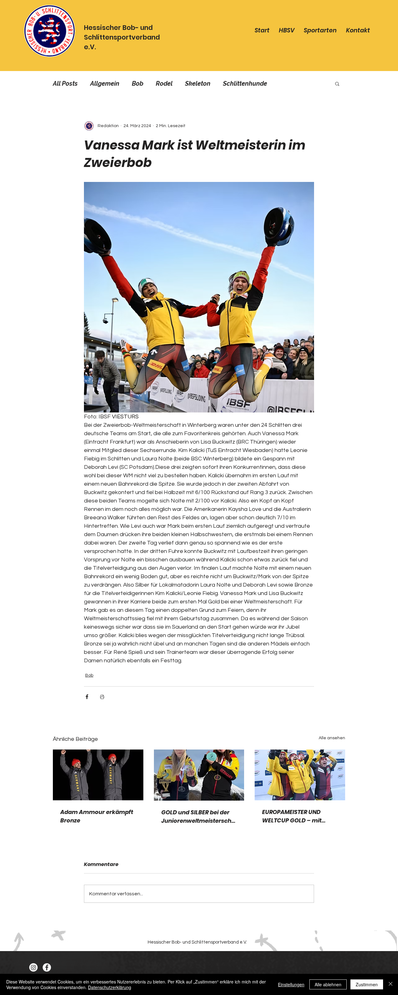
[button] (337, 83)
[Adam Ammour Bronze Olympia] (98, 775)
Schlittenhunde (245, 83)
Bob (137, 83)
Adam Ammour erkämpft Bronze (96, 816)
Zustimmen (367, 984)
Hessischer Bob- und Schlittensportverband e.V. (122, 37)
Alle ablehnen (328, 984)
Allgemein (104, 83)
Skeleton (198, 83)
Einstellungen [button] (291, 984)
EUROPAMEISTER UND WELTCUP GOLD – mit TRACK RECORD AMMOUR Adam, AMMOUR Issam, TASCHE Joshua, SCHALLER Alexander (299, 816)
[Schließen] (390, 984)
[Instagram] (33, 967)
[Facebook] (47, 967)
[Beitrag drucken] (102, 697)
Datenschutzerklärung (109, 987)
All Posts (65, 83)
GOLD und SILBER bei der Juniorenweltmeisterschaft (198, 816)
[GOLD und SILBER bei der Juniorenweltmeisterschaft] (199, 775)
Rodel (164, 83)
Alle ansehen (332, 738)
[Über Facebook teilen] (87, 697)
